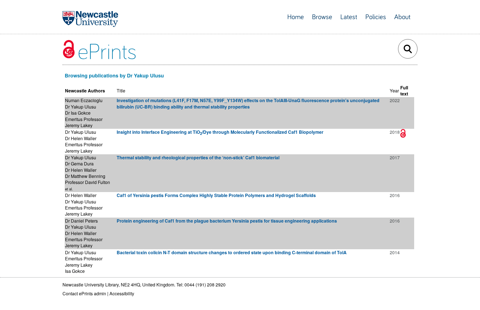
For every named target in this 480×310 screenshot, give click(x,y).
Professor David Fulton (87, 182)
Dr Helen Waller (80, 138)
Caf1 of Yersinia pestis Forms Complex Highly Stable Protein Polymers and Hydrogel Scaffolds (216, 195)
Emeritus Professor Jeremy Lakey (83, 122)
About (402, 17)
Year (394, 90)
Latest (348, 17)
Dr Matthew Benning (85, 176)
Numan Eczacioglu (83, 100)
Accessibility (121, 293)
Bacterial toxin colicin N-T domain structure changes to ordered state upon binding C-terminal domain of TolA (232, 252)
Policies (375, 17)
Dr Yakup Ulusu (80, 107)
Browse (322, 17)
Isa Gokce (75, 271)
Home (295, 17)
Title (121, 90)
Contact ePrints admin (84, 293)
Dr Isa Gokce (78, 113)
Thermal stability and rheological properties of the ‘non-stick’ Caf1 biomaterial (198, 157)
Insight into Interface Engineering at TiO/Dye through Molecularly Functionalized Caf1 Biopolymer (220, 132)
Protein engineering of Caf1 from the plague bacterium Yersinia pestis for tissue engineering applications (227, 221)
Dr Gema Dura (79, 163)
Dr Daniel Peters (81, 221)
